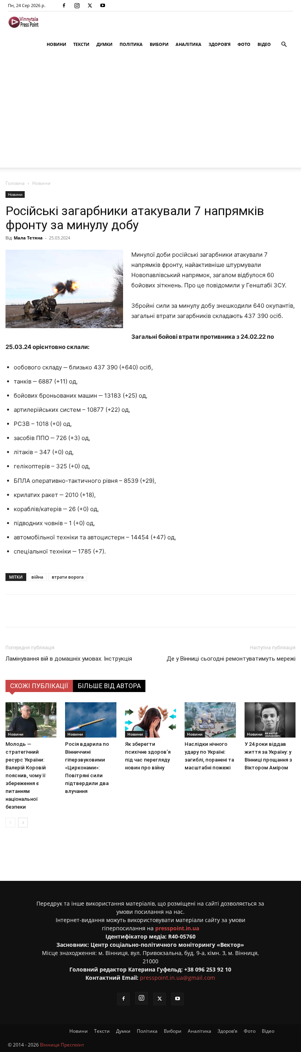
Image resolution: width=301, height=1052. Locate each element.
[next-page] (23, 822)
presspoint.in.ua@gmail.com (177, 977)
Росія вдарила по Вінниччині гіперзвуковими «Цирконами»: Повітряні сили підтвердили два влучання (87, 767)
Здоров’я (219, 44)
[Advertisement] (150, 113)
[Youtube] (103, 5)
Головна (15, 183)
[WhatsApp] (145, 611)
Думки (104, 44)
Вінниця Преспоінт (62, 1044)
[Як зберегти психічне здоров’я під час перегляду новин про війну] (150, 720)
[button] (283, 44)
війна (37, 577)
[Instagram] (77, 5)
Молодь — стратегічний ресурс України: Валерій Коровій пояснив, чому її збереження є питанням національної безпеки (25, 775)
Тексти (81, 44)
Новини (56, 44)
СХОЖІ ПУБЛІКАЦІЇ (39, 686)
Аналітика (188, 44)
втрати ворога (67, 577)
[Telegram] (109, 611)
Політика (131, 44)
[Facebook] (64, 5)
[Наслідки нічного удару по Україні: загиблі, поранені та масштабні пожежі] (210, 720)
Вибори (159, 44)
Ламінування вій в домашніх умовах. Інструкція (68, 658)
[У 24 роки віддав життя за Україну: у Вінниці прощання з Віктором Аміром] (270, 720)
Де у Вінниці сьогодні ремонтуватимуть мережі (231, 658)
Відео (264, 44)
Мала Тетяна (28, 238)
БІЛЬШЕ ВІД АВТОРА (109, 686)
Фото (244, 44)
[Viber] (127, 611)
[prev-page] (10, 822)
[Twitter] (90, 5)
